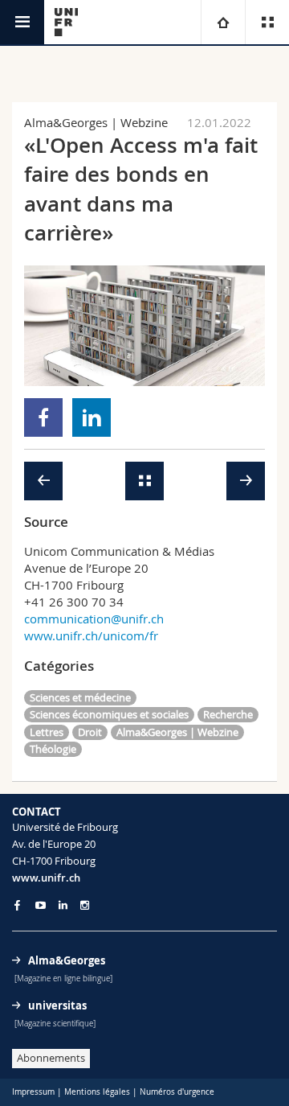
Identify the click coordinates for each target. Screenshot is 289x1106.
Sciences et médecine (80, 697)
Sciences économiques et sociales (109, 714)
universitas (57, 1005)
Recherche (228, 714)
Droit (90, 732)
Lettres (46, 732)
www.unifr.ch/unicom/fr (91, 635)
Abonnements (51, 1057)
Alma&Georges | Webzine (177, 732)
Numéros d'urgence (177, 1092)
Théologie (53, 749)
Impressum (33, 1092)
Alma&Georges (66, 960)
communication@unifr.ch (94, 619)
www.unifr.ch (46, 877)
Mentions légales (97, 1092)
